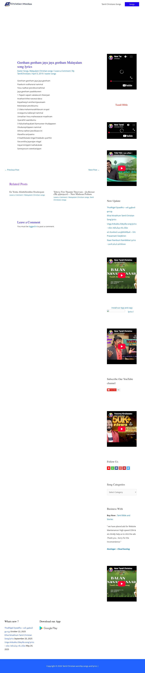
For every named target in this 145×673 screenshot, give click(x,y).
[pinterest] (125, 468)
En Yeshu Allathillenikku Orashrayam (26, 191)
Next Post (93, 169)
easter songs (50, 73)
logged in (33, 226)
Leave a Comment (62, 71)
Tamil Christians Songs (111, 4)
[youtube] (109, 468)
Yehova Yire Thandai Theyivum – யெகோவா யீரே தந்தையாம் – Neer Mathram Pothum (74, 193)
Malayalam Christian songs (41, 71)
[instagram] (121, 468)
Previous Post (12, 169)
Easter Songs (23, 71)
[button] (132, 4)
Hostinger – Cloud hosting (118, 549)
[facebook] (117, 468)
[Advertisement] (72, 25)
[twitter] (128, 468)
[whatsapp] (113, 468)
